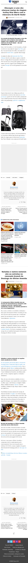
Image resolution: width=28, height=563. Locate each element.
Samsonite (22, 137)
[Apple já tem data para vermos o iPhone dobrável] (20, 226)
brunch (8, 493)
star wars (15, 177)
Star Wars (20, 49)
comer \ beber (5, 230)
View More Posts (14, 188)
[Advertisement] (14, 81)
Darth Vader (10, 52)
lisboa (13, 493)
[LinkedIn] (25, 202)
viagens (21, 177)
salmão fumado (6, 329)
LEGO (3, 252)
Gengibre (13, 393)
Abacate (16, 384)
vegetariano (12, 318)
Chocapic (7, 65)
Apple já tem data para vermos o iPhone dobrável (19, 234)
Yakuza (12, 368)
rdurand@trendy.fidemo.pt (14, 199)
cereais (8, 177)
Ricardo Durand (11, 17)
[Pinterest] (23, 202)
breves (17, 230)
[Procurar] (26, 2)
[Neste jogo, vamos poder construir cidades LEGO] (20, 248)
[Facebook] (21, 202)
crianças (3, 435)
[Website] (20, 202)
